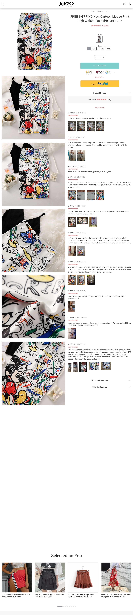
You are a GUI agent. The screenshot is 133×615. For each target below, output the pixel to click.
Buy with (94, 84)
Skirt (107, 11)
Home (93, 11)
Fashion (100, 11)
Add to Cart (99, 65)
